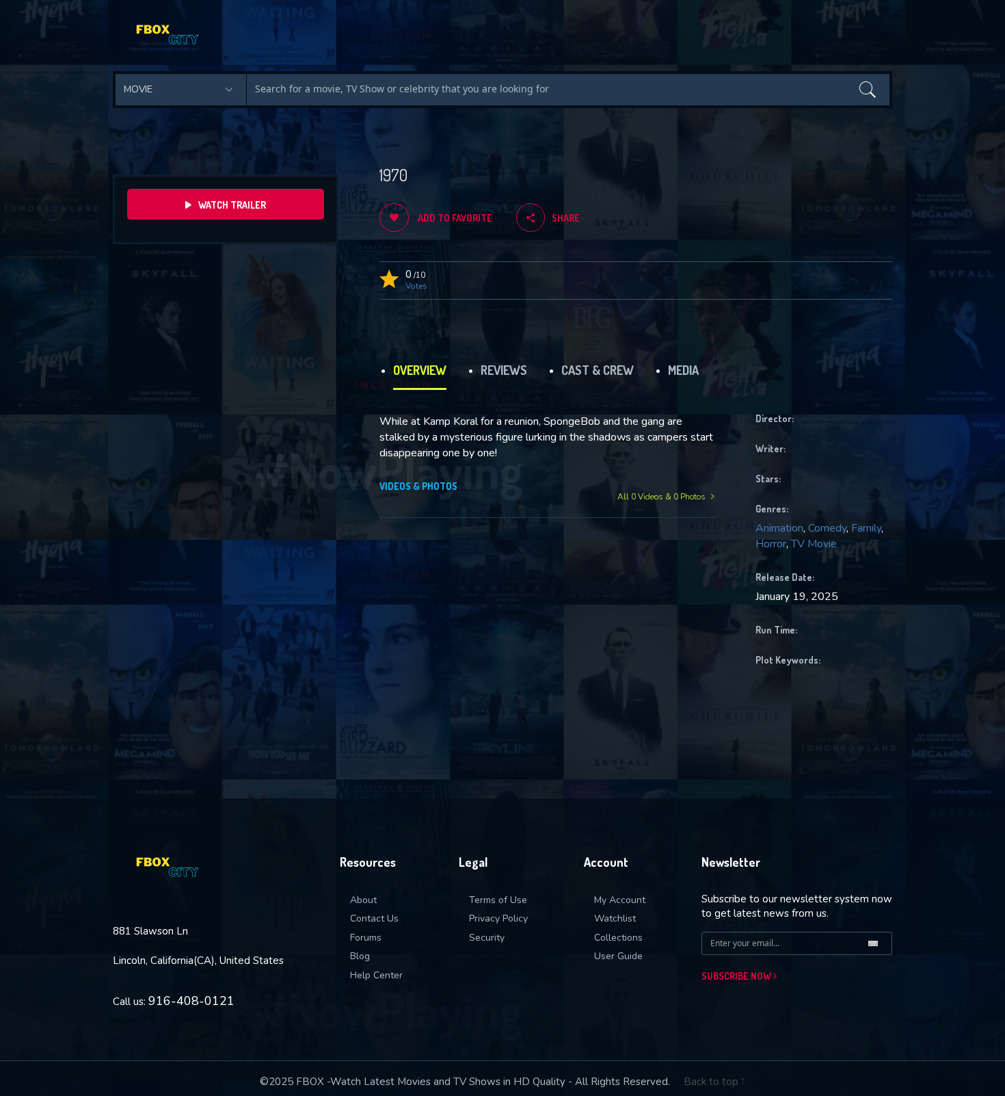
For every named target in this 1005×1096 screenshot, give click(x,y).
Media (683, 370)
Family (866, 528)
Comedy (827, 528)
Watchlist (615, 918)
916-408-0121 (191, 1001)
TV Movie (814, 543)
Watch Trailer (232, 205)
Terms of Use (498, 899)
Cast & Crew (597, 370)
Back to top (712, 1081)
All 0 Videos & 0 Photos (662, 496)
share (566, 218)
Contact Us (374, 918)
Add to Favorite (454, 218)
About (363, 899)
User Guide (618, 956)
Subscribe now (737, 976)
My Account (619, 899)
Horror (770, 543)
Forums (365, 937)
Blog (360, 956)
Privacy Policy (498, 918)
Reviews (504, 370)
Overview (419, 370)
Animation (779, 528)
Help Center (376, 975)
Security (487, 937)
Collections (618, 937)
